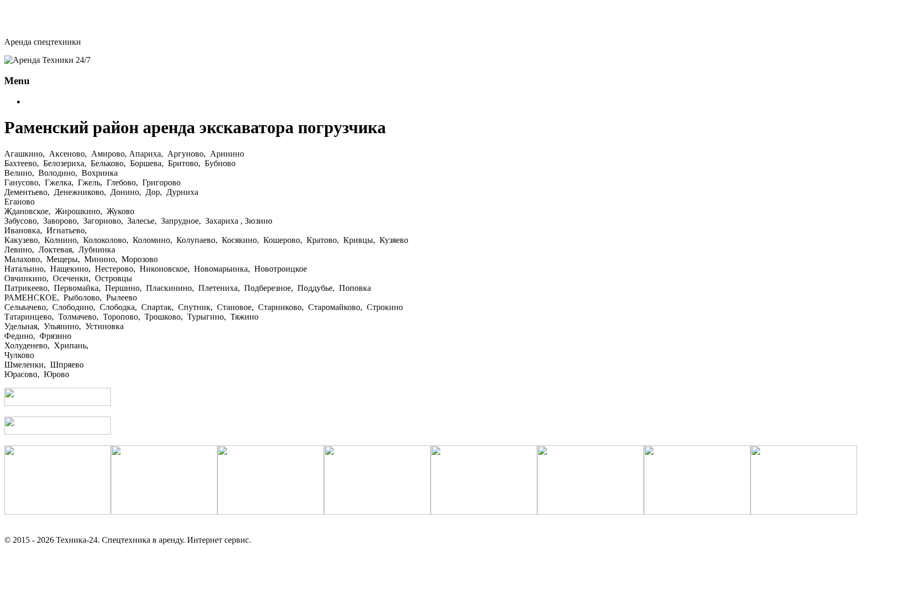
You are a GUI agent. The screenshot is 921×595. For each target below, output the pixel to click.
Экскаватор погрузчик (67, 101)
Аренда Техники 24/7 (53, 21)
